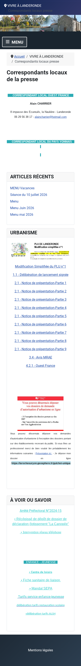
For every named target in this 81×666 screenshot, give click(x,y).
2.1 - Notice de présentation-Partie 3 (40, 299)
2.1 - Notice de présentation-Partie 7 (40, 333)
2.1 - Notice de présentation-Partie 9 (40, 349)
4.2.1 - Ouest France (40, 366)
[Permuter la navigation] (14, 42)
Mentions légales (40, 650)
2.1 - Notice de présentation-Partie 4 (40, 308)
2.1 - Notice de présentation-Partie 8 (40, 341)
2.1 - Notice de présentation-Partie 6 (40, 324)
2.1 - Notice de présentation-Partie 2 (40, 291)
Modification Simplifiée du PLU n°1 (40, 266)
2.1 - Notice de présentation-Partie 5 (40, 316)
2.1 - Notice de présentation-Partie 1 (40, 283)
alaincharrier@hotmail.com (51, 116)
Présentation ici (44, 453)
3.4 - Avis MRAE (40, 357)
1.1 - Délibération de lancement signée (40, 275)
